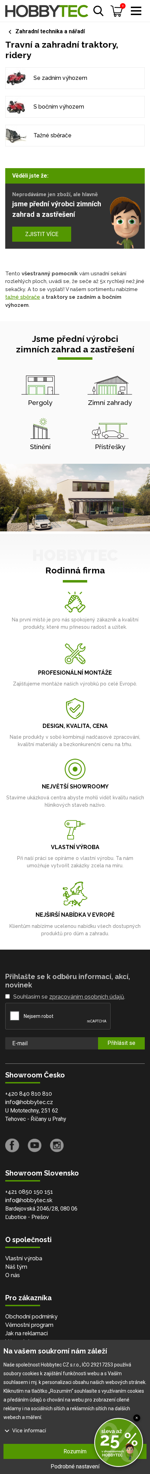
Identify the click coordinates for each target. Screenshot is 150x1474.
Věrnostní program (29, 1325)
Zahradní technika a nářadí (50, 31)
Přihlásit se (121, 1043)
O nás (12, 1275)
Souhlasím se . (69, 996)
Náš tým (16, 1266)
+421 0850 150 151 (29, 1192)
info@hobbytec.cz (29, 1102)
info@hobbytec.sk (28, 1200)
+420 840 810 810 (28, 1093)
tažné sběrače (22, 297)
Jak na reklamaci (26, 1333)
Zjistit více (41, 234)
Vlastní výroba (23, 1258)
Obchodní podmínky (31, 1316)
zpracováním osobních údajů (86, 996)
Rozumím (75, 1451)
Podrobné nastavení (75, 1466)
